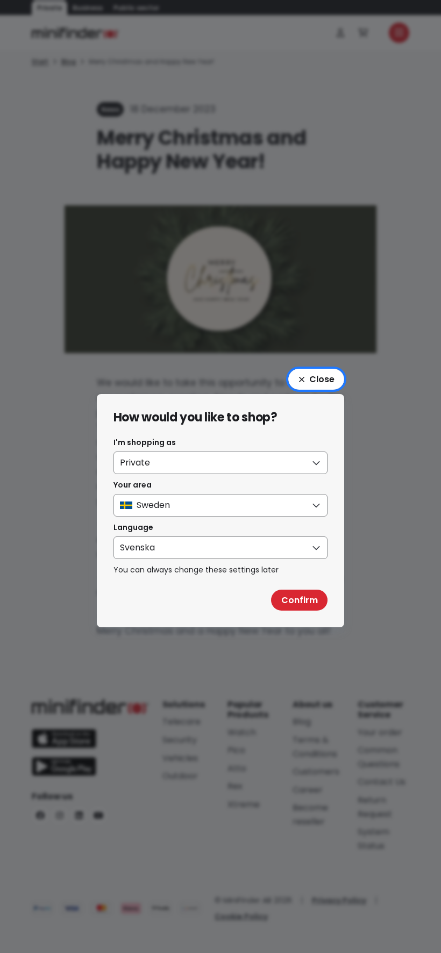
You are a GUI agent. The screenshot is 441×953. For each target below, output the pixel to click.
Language (133, 527)
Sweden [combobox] (153, 505)
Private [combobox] (135, 462)
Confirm (299, 600)
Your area (132, 484)
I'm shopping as (144, 442)
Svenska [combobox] (137, 547)
